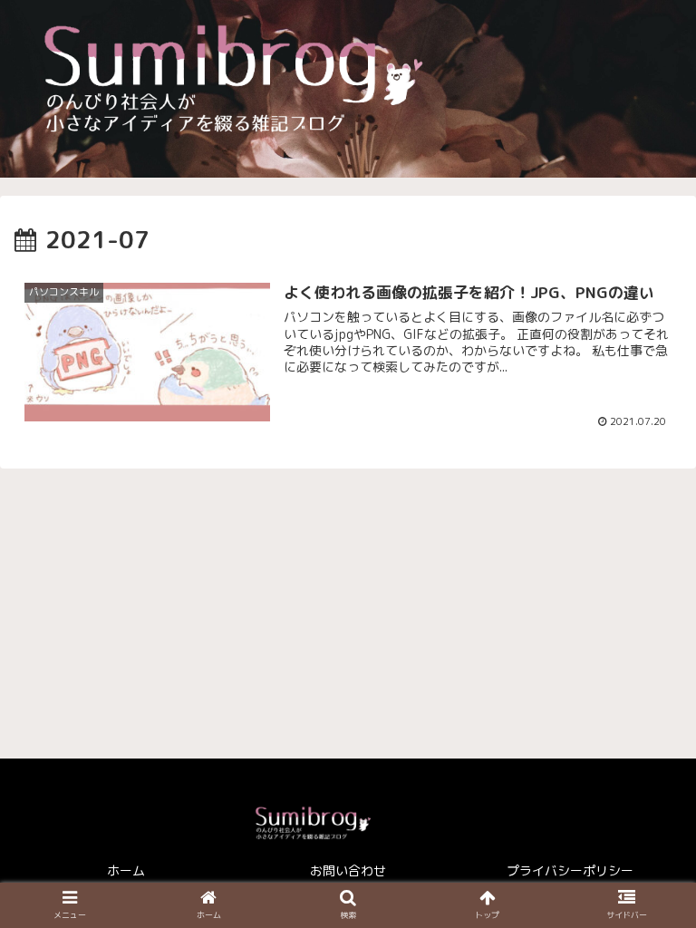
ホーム (126, 870)
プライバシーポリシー (570, 870)
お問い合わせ (348, 870)
